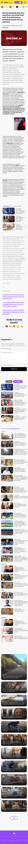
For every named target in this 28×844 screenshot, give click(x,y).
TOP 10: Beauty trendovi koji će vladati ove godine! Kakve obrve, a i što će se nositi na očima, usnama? (13, 304)
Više (14, 818)
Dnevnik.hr (6, 6)
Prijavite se (14, 369)
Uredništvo (4, 840)
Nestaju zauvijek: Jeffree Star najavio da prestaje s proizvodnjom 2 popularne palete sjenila (14, 312)
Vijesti (13, 6)
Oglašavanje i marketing (15, 840)
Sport (20, 6)
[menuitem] (25, 2)
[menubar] (25, 2)
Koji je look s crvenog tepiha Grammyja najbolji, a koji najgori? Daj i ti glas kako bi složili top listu (13, 296)
